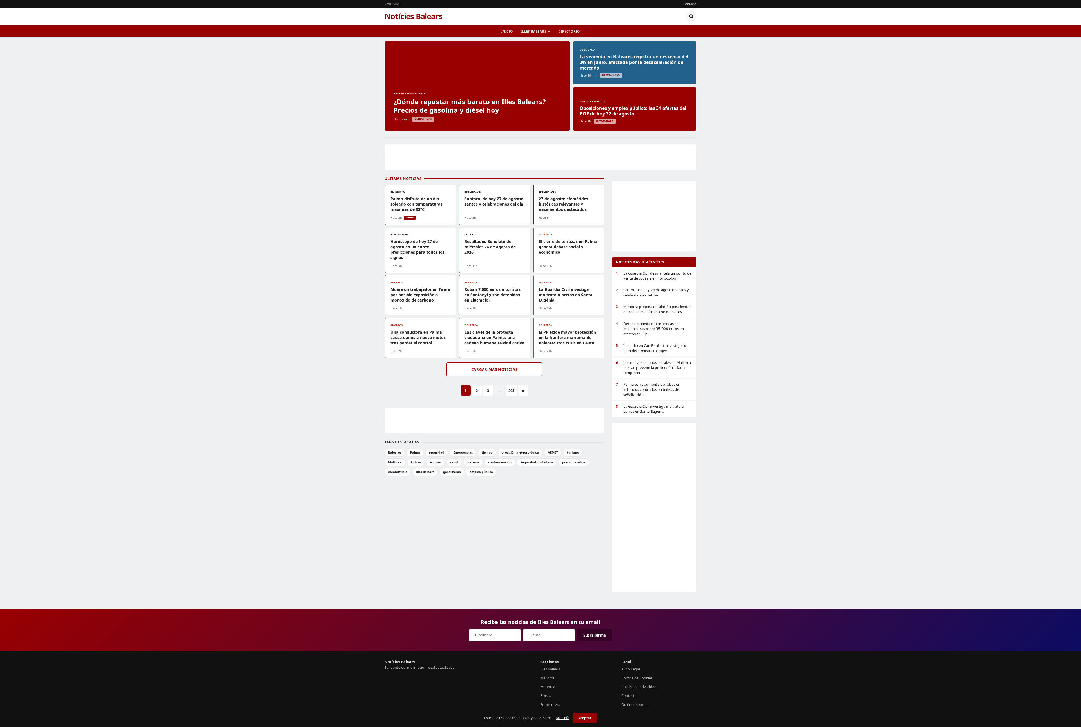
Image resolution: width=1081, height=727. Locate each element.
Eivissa (545, 695)
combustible (397, 472)
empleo (435, 462)
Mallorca (395, 462)
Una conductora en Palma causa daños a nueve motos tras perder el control (418, 337)
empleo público (481, 472)
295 (511, 390)
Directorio (569, 31)
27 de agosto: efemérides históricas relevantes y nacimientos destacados (563, 204)
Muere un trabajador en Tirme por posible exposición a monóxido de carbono (420, 295)
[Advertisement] (540, 157)
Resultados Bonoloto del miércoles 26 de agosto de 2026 (490, 247)
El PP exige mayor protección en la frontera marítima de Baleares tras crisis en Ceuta (567, 337)
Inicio (507, 31)
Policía (416, 462)
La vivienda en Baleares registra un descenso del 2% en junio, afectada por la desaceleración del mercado (634, 62)
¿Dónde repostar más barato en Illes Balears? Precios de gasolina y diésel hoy (470, 106)
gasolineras (452, 472)
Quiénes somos (634, 704)
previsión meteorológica (520, 452)
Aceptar (584, 717)
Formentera (550, 704)
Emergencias (463, 452)
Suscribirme (594, 635)
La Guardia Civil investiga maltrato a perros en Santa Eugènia (566, 295)
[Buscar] (691, 16)
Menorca (547, 686)
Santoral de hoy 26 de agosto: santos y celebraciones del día (652, 292)
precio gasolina (574, 462)
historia (473, 462)
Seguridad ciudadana (537, 462)
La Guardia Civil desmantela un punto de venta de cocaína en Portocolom (653, 276)
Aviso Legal (630, 669)
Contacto (689, 4)
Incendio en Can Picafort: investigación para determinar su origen (652, 348)
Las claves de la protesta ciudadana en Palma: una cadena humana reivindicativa (494, 337)
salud (454, 462)
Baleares (394, 452)
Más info (562, 717)
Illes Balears (533, 31)
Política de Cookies (637, 678)
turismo (573, 452)
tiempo (487, 452)
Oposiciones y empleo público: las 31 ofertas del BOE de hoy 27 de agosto (633, 111)
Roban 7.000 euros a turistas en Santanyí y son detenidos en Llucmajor (492, 295)
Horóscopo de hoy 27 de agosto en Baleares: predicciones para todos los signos (417, 249)
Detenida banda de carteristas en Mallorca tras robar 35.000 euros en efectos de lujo (650, 328)
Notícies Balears (413, 16)
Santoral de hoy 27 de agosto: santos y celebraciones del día (493, 201)
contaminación (500, 462)
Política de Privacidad (638, 686)
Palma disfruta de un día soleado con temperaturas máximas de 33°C (416, 204)
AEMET (553, 452)
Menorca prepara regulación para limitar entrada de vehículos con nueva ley (653, 309)
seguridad (436, 452)
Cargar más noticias (494, 369)
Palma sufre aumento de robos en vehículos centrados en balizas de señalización (648, 389)
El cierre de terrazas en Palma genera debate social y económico (568, 247)
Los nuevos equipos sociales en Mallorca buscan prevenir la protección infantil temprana (653, 367)
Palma (415, 452)
